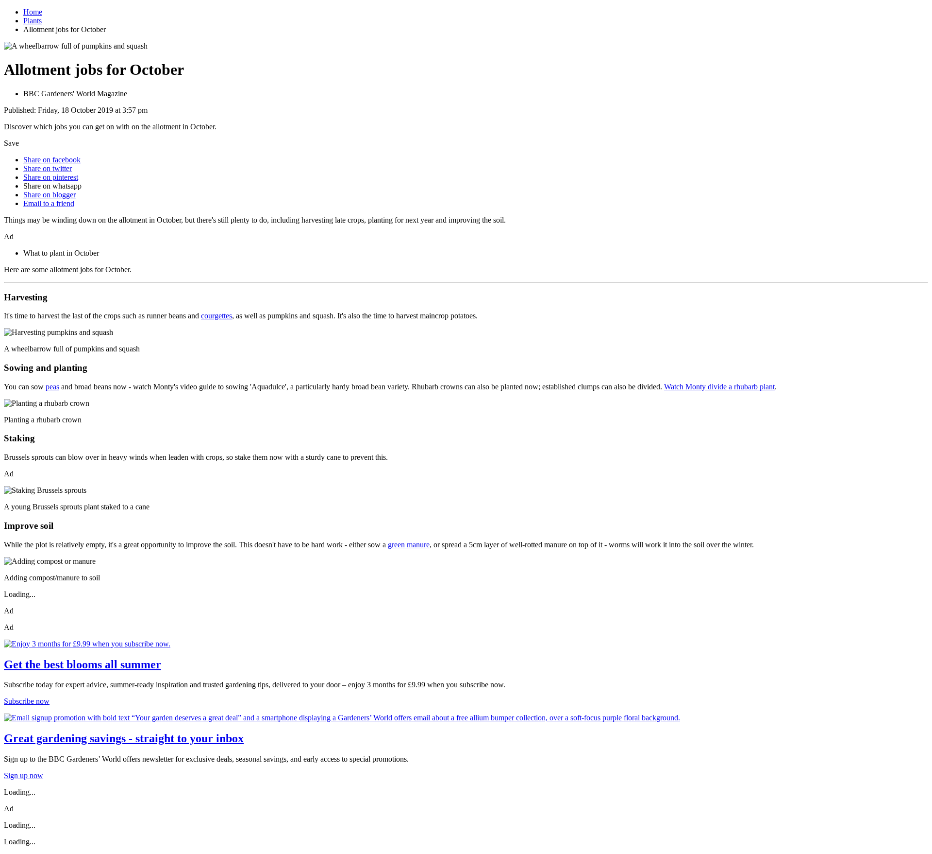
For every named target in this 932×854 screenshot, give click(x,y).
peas (52, 387)
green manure (409, 544)
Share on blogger (49, 195)
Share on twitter (47, 168)
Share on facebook (52, 160)
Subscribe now (27, 701)
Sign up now (23, 775)
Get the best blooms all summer (82, 664)
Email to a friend (48, 203)
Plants (32, 21)
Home (32, 12)
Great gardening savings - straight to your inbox (124, 738)
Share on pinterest (50, 177)
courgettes (216, 316)
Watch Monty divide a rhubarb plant (719, 387)
